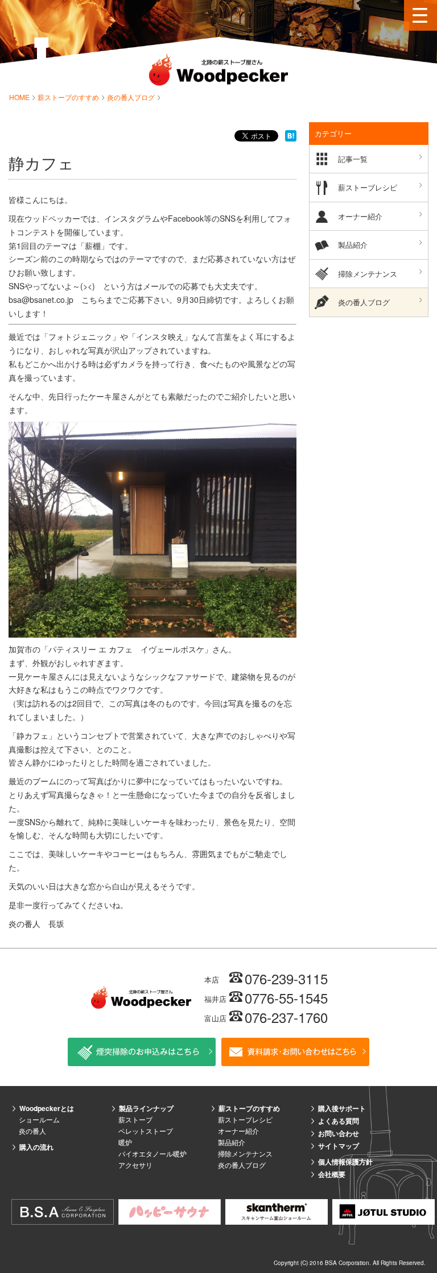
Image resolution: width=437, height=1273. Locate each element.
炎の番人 (32, 1130)
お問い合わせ (338, 1133)
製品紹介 (353, 244)
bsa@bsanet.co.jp (41, 299)
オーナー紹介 (360, 216)
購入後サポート (342, 1108)
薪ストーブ (135, 1119)
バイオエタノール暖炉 (152, 1153)
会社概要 (331, 1174)
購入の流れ (36, 1147)
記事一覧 (353, 158)
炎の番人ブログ (131, 97)
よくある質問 (338, 1121)
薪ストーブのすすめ (69, 97)
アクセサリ (135, 1165)
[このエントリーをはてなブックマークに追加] (290, 135)
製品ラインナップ (146, 1108)
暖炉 (125, 1142)
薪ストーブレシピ (367, 187)
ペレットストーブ (145, 1130)
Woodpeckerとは (46, 1108)
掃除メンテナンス (367, 273)
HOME (20, 97)
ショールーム (39, 1119)
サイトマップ (338, 1146)
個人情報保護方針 (345, 1161)
